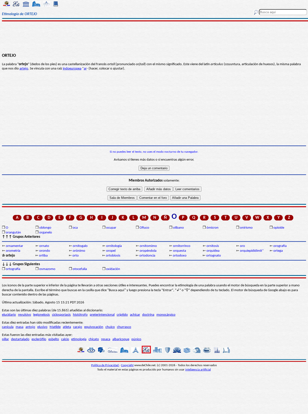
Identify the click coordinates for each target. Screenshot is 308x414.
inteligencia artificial (198, 369)
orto (75, 255)
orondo (44, 251)
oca (75, 228)
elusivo (42, 327)
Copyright (127, 365)
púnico (136, 339)
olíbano (178, 228)
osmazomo (47, 269)
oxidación (113, 269)
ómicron (212, 228)
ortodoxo (179, 255)
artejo (23, 68)
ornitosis (212, 246)
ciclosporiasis (61, 315)
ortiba (43, 255)
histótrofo (80, 315)
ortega (278, 251)
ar (85, 68)
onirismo (246, 228)
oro (242, 246)
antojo (30, 327)
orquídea (212, 251)
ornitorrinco (181, 246)
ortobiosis (113, 255)
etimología (78, 339)
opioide (278, 228)
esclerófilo (39, 339)
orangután (13, 232)
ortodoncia (147, 255)
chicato (94, 339)
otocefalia (80, 269)
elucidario (9, 315)
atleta (67, 327)
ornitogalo (80, 246)
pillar (5, 339)
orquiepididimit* (252, 251)
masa (19, 327)
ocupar (111, 228)
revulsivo (24, 315)
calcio (65, 339)
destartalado (20, 339)
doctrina (148, 315)
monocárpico (165, 315)
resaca (105, 339)
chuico (110, 327)
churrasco (124, 327)
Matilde (55, 327)
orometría (13, 251)
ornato (44, 246)
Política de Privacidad (105, 365)
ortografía (13, 269)
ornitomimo (148, 246)
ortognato (213, 255)
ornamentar (14, 246)
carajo (77, 327)
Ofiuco (144, 228)
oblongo (45, 228)
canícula (7, 327)
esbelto (53, 339)
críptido (122, 315)
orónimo (79, 251)
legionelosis (41, 315)
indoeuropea (72, 68)
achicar (135, 315)
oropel (111, 251)
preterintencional (102, 315)
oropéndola (148, 251)
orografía (280, 246)
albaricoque (120, 339)
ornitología (114, 246)
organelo (45, 232)
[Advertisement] (154, 36)
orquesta (179, 251)
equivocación (93, 327)
